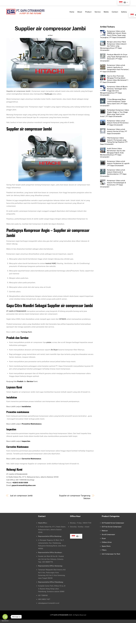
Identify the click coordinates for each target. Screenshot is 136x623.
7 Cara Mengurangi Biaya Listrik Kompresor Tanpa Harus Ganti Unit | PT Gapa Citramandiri (113, 102)
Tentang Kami (26, 332)
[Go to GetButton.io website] (5, 621)
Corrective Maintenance (31, 459)
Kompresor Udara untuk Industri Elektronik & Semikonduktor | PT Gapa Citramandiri (113, 173)
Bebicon (105, 530)
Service (98, 12)
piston (48, 342)
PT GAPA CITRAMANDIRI (59, 615)
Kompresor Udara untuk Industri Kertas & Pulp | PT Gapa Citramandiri (117, 131)
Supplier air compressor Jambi (50, 28)
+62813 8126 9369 (20, 483)
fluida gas (48, 94)
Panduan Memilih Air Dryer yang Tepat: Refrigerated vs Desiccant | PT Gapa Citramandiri (114, 58)
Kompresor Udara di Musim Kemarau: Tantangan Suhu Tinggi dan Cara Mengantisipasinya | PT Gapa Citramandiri (114, 91)
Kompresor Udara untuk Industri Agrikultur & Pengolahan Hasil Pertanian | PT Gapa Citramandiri (114, 68)
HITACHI (62, 319)
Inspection (26, 441)
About (79, 12)
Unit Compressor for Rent (111, 554)
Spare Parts (106, 546)
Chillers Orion (107, 542)
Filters (104, 550)
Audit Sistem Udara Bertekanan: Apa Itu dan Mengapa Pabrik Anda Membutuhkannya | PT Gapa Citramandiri (112, 153)
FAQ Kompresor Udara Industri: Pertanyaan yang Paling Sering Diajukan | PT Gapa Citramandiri (114, 141)
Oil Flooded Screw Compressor (113, 523)
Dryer (104, 538)
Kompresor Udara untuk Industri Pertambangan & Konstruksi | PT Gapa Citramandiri (113, 184)
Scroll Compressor (108, 534)
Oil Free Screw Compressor (112, 527)
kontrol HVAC (51, 263)
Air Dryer (54, 350)
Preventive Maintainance (31, 424)
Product (88, 12)
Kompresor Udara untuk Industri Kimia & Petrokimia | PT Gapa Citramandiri (118, 123)
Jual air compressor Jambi (21, 495)
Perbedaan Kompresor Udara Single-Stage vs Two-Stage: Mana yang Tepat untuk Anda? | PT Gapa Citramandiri (114, 113)
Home (71, 12)
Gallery (124, 12)
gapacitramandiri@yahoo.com (24, 485)
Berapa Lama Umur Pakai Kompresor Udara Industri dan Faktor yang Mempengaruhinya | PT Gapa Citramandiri (113, 46)
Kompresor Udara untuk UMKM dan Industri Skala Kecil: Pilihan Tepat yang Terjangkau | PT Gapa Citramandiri (113, 34)
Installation (26, 407)
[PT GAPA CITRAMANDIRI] (25, 13)
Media (106, 12)
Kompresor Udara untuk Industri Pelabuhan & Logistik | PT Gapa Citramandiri (118, 163)
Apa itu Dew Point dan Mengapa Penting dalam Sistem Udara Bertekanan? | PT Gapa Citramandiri (114, 79)
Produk (20, 381)
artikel (50, 35)
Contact (115, 12)
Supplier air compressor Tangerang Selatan (74, 496)
